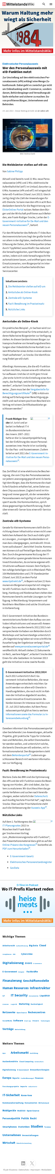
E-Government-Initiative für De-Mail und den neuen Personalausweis (26, 221)
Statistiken (24, 1126)
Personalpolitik (11, 1118)
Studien (37, 1126)
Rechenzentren (36, 1012)
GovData (14, 868)
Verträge (8, 1029)
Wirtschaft (8, 1143)
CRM (14, 954)
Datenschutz (41, 796)
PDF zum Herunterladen (15, 849)
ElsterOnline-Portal (12, 210)
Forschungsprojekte (10, 1086)
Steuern (35, 1021)
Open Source (22, 1013)
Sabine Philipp (15, 171)
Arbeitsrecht (8, 945)
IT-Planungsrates (11, 825)
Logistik (14, 1004)
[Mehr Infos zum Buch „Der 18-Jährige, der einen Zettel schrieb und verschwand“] (27, 31)
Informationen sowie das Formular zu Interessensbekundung (27, 716)
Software (18, 1020)
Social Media (7, 1021)
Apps (4, 1053)
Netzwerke (8, 1012)
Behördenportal (20, 755)
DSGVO (28, 963)
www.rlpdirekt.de (11, 581)
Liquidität (45, 995)
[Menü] (50, 4)
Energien (21, 972)
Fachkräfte (32, 971)
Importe (23, 1086)
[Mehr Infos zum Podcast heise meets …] (27, 903)
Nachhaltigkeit (37, 1004)
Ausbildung (34, 1053)
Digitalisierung (13, 963)
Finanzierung (12, 980)
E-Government (9, 971)
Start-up (27, 1021)
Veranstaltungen (30, 1135)
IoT (3, 996)
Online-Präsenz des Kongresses (18, 845)
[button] (43, 4)
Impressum (35, 1169)
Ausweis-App (38, 808)
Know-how (26, 1095)
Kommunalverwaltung (12, 1102)
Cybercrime (27, 954)
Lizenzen (5, 1004)
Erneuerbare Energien (39, 1070)
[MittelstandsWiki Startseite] (17, 4)
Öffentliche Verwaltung (23, 1143)
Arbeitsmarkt (20, 1053)
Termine (47, 1127)
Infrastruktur (40, 988)
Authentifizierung (22, 946)
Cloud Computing (26, 1061)
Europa (6, 1078)
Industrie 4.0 (32, 1087)
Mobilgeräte (9, 1110)
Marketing (24, 1004)
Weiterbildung (20, 1029)
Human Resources (15, 988)
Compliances (7, 954)
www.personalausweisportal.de (31, 646)
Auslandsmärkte (10, 1061)
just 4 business (11, 1169)
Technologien (45, 1021)
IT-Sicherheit (11, 1095)
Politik (25, 1118)
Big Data (33, 945)
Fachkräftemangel (27, 1078)
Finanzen (39, 1078)
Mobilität (21, 1110)
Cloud (42, 945)
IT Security (19, 995)
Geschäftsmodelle (36, 980)
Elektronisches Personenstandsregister (31, 862)
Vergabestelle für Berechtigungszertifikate (25, 391)
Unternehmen (11, 1135)
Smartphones (9, 1126)
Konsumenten (33, 996)
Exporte (16, 1078)
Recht (33, 1118)
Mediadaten (47, 1169)
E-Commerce (37, 964)
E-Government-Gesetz (22, 856)
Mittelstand (43, 1103)
